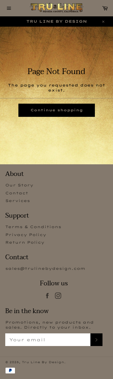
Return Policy (24, 242)
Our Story (19, 185)
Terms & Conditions (33, 226)
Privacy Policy (25, 234)
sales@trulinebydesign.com (45, 268)
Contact (16, 193)
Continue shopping (56, 110)
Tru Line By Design (43, 362)
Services (17, 200)
